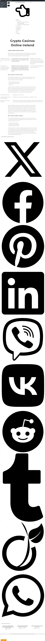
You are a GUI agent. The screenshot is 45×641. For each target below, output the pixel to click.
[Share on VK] (23, 409)
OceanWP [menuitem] (5, 0)
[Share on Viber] (23, 360)
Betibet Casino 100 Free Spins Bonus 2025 (37, 626)
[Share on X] (23, 180)
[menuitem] (1, 0)
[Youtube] (9, 6)
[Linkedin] (9, 3)
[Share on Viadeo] (23, 570)
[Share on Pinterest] (23, 268)
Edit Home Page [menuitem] (9, 0)
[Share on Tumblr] (23, 521)
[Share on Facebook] (23, 223)
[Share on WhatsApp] (23, 619)
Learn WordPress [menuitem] (2, 4)
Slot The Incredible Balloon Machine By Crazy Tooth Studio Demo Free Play (8, 627)
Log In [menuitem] (3, 0)
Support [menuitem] (1, 5)
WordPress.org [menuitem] (2, 2)
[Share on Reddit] (23, 452)
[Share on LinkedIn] (23, 317)
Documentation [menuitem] (2, 3)
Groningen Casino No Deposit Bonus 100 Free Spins (22, 626)
